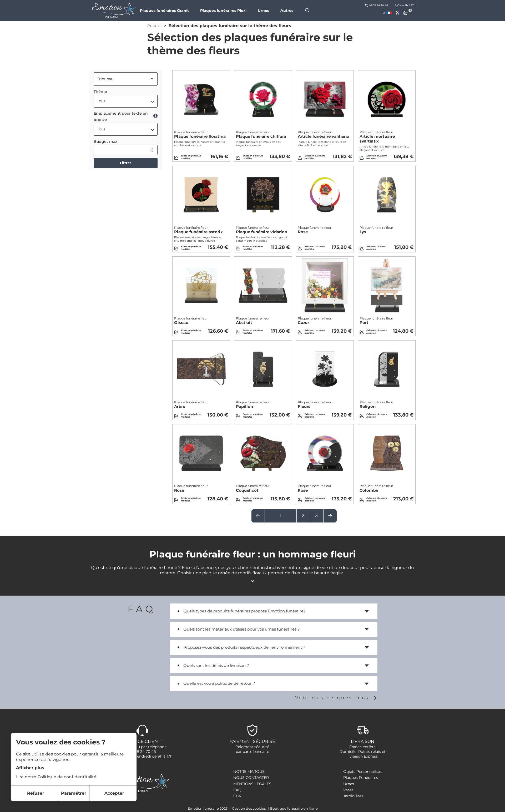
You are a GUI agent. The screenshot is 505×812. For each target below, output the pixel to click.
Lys (376, 230)
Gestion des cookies (249, 808)
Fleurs (314, 404)
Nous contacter (251, 777)
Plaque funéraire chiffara (261, 134)
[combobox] (386, 13)
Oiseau (191, 321)
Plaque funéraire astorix (198, 230)
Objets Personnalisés (362, 771)
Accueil (155, 25)
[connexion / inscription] (398, 13)
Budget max (105, 141)
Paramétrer (73, 793)
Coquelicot (253, 488)
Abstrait (253, 321)
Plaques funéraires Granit (164, 10)
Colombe (376, 488)
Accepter (114, 793)
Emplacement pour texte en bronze (121, 116)
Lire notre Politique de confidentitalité (56, 776)
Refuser (35, 793)
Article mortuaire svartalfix (377, 137)
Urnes (263, 10)
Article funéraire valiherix (323, 134)
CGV (237, 796)
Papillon (253, 404)
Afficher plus (30, 767)
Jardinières (353, 796)
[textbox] (125, 101)
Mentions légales (252, 783)
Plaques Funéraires (360, 777)
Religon (376, 404)
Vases (348, 790)
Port (376, 321)
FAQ (237, 790)
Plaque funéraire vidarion (261, 230)
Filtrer (125, 163)
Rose (314, 230)
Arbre (191, 404)
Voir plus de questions (332, 697)
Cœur (314, 321)
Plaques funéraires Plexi (223, 10)
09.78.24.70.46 (378, 5)
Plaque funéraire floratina (200, 134)
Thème (100, 91)
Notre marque (249, 771)
